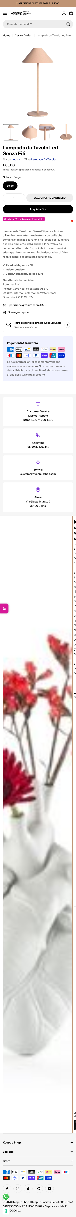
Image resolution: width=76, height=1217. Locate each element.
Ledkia (16, 159)
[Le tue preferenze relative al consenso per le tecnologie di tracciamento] (6, 1210)
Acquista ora (38, 209)
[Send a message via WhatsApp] (6, 1197)
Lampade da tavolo (43, 159)
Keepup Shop (20, 1202)
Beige (10, 185)
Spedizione (25, 169)
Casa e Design (23, 35)
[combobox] (38, 24)
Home (6, 35)
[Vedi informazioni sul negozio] (67, 325)
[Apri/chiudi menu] (5, 13)
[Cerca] (68, 24)
